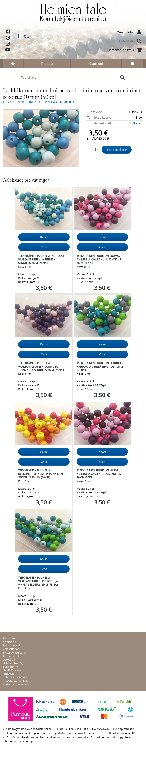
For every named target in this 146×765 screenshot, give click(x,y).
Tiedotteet (9, 638)
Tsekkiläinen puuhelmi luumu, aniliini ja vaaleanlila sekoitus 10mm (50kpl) (99, 473)
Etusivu (8, 101)
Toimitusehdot (12, 656)
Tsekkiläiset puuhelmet (59, 101)
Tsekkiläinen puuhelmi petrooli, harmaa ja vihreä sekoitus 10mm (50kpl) (100, 366)
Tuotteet (47, 64)
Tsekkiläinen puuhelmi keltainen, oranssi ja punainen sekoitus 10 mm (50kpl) (40, 473)
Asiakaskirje (10, 642)
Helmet (20, 101)
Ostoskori (96, 64)
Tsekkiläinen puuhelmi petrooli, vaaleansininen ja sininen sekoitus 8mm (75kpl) (41, 259)
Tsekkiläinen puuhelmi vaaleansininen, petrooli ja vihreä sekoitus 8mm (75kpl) (38, 581)
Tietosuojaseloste (14, 652)
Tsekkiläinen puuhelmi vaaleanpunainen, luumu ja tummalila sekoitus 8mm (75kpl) (41, 366)
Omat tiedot (125, 32)
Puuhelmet (35, 101)
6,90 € (133, 123)
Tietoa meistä (11, 645)
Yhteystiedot (11, 649)
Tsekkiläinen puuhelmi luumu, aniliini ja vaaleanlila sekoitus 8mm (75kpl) (99, 259)
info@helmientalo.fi (15, 681)
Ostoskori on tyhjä (121, 50)
